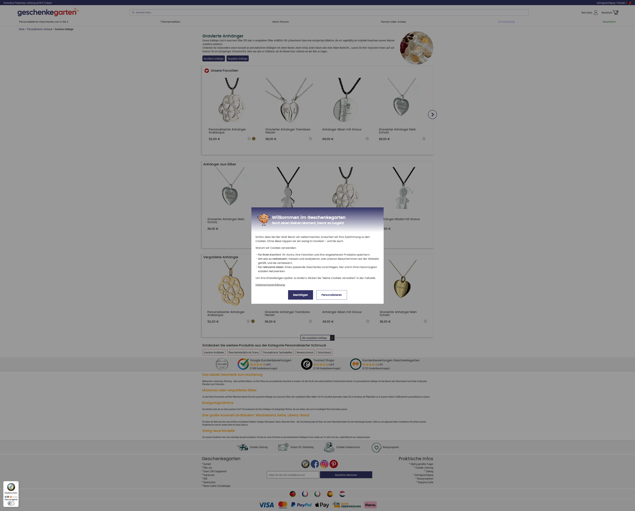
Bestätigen (300, 295)
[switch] (11, 503)
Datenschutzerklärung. (270, 285)
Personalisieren (331, 295)
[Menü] (17, 483)
